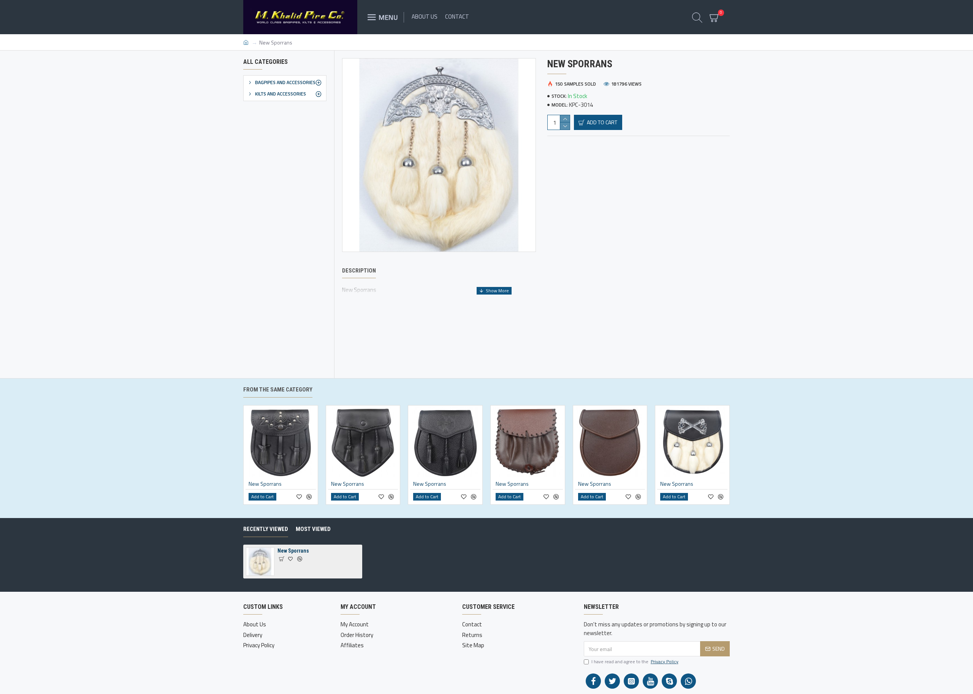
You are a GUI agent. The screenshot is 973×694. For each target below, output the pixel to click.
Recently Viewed (265, 529)
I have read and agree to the (634, 661)
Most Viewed (313, 529)
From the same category (277, 389)
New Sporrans (265, 483)
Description (359, 270)
